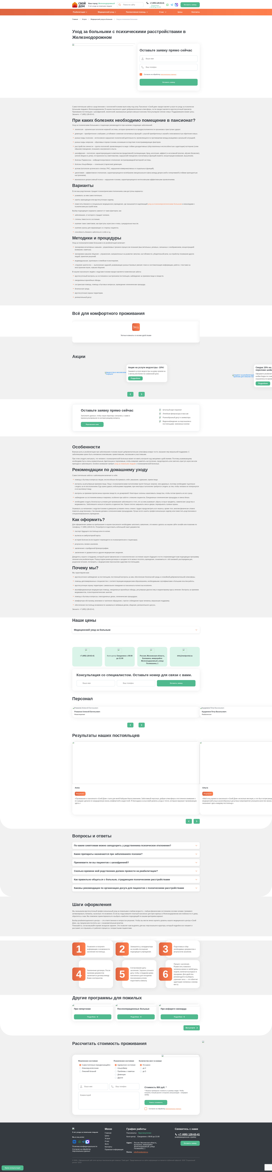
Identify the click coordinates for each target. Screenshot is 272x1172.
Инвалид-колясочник (90, 1068)
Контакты (196, 12)
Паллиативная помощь (136, 12)
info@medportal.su (185, 656)
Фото (107, 1144)
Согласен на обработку (160, 74)
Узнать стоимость (156, 1102)
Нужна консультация (12, 1168)
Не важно (146, 1065)
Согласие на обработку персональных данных (81, 1150)
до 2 (144, 1068)
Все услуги (190, 1028)
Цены (180, 12)
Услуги (84, 19)
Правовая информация (114, 1149)
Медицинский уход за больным (101, 19)
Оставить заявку (168, 82)
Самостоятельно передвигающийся (96, 1065)
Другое (120, 1078)
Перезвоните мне (92, 424)
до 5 (144, 1071)
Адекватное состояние (126, 1065)
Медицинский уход (106, 12)
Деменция (122, 1074)
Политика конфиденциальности (84, 1146)
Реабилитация (79, 12)
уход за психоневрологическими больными (165, 204)
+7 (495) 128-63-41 (87, 656)
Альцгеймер (122, 1068)
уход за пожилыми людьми (125, 464)
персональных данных (168, 74)
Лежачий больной (89, 1071)
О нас (161, 12)
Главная (75, 19)
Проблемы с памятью (126, 1071)
